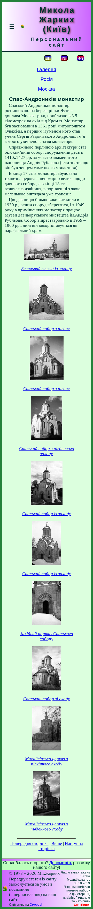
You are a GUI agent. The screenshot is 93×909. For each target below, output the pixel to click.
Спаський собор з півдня (46, 328)
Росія (47, 79)
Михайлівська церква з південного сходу (46, 826)
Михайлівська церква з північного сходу (46, 761)
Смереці (36, 904)
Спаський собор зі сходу (46, 698)
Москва (46, 89)
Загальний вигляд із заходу (46, 268)
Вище (56, 843)
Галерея (46, 69)
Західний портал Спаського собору (46, 636)
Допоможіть (60, 863)
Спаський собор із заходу (46, 513)
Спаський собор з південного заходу (46, 451)
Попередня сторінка (29, 843)
